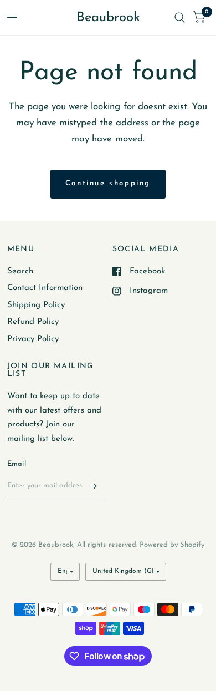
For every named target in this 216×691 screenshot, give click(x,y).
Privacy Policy (33, 339)
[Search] (180, 17)
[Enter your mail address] (93, 485)
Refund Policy (33, 322)
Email (16, 464)
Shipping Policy (36, 305)
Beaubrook (108, 17)
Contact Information (45, 288)
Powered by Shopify (172, 544)
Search (20, 271)
